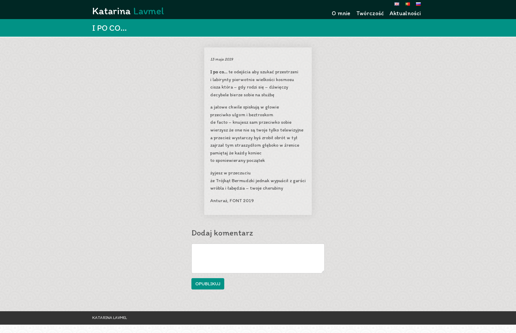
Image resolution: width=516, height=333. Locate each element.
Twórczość (370, 13)
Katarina (128, 11)
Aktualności (405, 13)
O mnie (341, 13)
